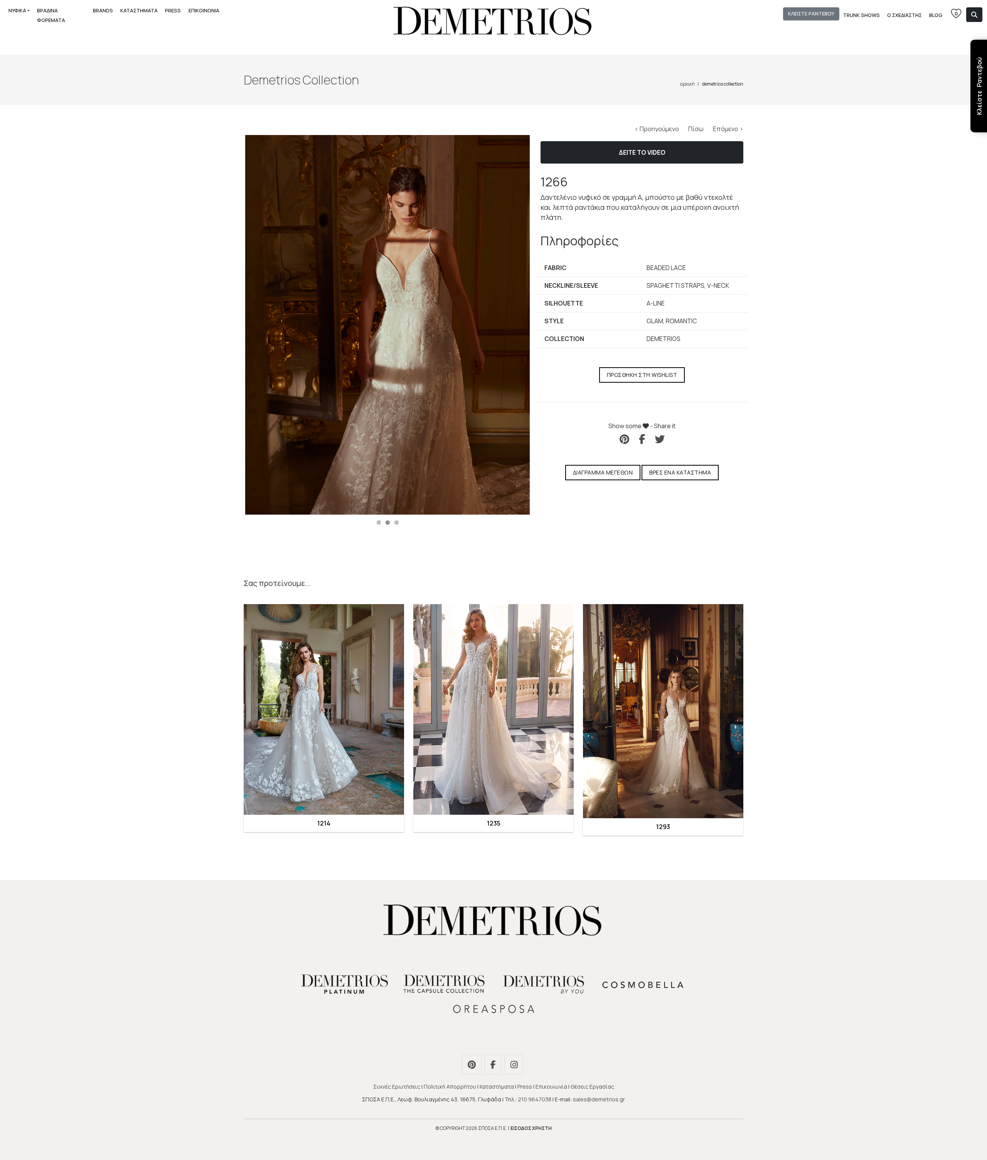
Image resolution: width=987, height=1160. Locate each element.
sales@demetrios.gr (599, 1099)
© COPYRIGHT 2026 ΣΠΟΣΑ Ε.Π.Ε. (471, 1128)
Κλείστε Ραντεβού (979, 86)
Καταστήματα (497, 1086)
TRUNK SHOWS (861, 15)
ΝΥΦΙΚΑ (17, 10)
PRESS (173, 10)
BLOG (935, 15)
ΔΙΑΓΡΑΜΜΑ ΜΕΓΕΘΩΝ (603, 472)
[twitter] (660, 439)
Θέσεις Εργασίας (592, 1086)
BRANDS (103, 10)
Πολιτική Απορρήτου (450, 1086)
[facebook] (642, 439)
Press (524, 1086)
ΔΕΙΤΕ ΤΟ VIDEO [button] (642, 152)
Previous (233, 325)
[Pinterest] (472, 1065)
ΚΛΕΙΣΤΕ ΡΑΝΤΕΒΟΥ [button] (811, 13)
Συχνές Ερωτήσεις (396, 1086)
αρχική (687, 84)
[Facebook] (494, 1065)
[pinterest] (624, 439)
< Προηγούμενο (657, 129)
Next (541, 325)
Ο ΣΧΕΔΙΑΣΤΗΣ (904, 15)
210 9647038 (534, 1099)
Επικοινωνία (551, 1086)
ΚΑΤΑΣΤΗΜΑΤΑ (139, 10)
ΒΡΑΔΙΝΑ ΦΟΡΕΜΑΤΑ (51, 15)
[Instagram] (515, 1065)
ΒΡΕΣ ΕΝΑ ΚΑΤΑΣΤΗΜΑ (680, 472)
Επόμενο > (728, 129)
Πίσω (696, 129)
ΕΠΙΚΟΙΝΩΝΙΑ (204, 10)
